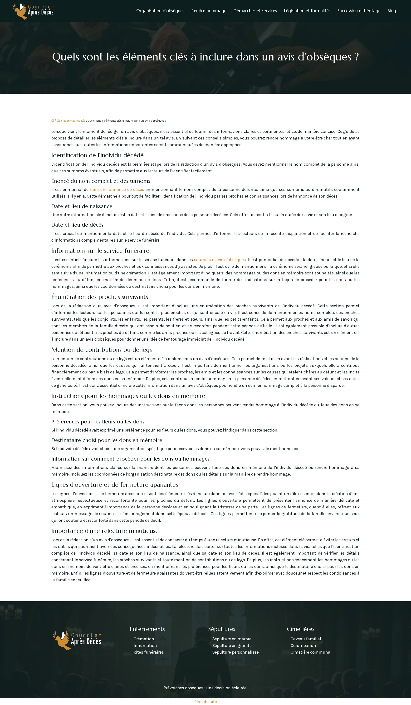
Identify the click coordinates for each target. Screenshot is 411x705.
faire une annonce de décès (117, 189)
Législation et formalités (307, 10)
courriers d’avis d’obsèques (220, 259)
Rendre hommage (208, 10)
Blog (392, 10)
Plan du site (205, 701)
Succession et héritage (359, 10)
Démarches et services (255, 10)
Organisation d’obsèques (160, 10)
